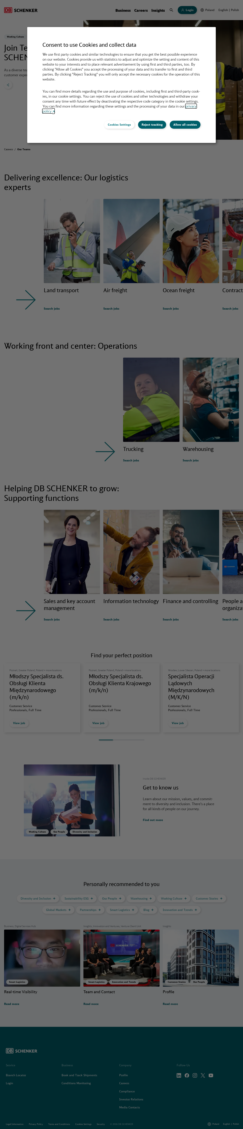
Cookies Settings (119, 124)
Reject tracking (152, 124)
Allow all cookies (185, 124)
